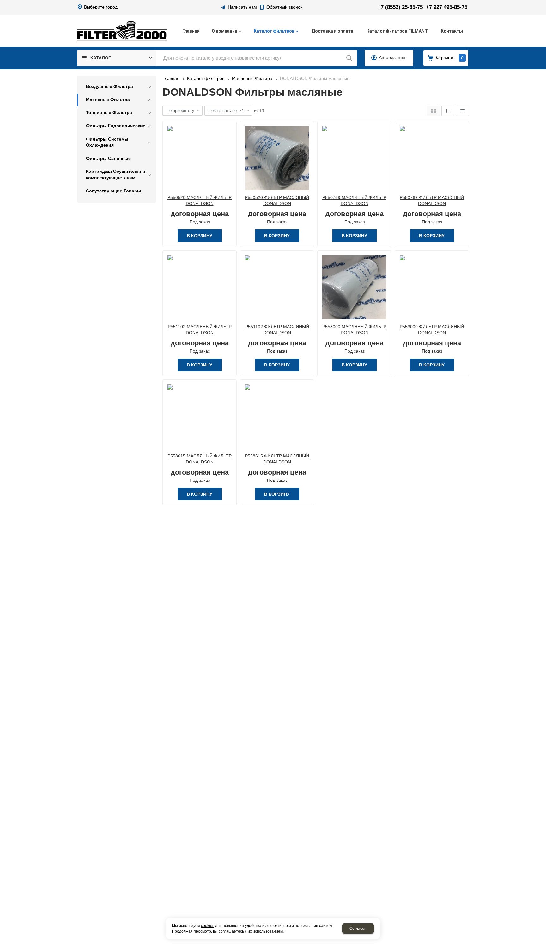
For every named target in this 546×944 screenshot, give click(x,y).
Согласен (358, 928)
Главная (170, 78)
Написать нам (242, 7)
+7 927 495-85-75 (446, 7)
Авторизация (392, 57)
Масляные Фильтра (252, 78)
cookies (207, 925)
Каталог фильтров (205, 78)
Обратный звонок (284, 7)
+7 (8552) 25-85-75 (400, 7)
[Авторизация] (543, 3)
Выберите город (101, 7)
